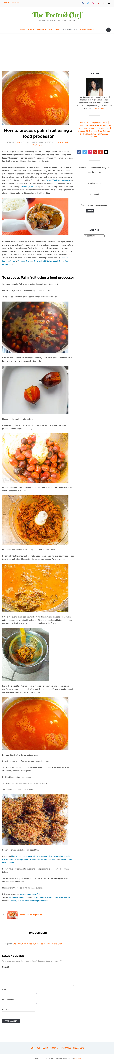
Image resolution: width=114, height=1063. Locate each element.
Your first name (94, 172)
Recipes (40, 29)
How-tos (59, 142)
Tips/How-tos (69, 29)
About (6, 3)
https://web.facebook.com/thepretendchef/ (52, 897)
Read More (99, 108)
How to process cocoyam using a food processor (36, 859)
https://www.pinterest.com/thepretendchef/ (29, 900)
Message (5, 967)
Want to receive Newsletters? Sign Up (94, 167)
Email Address (8, 1000)
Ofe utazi (21, 261)
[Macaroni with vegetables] (12, 914)
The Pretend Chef (57, 14)
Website (5, 1009)
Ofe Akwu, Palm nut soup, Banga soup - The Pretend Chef (37, 944)
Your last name (94, 183)
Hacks (66, 142)
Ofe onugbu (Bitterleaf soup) (46, 261)
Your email (94, 194)
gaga (18, 142)
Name (4, 990)
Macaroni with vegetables (31, 915)
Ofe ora (29, 261)
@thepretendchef (16, 897)
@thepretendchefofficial (30, 894)
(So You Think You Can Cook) (58, 180)
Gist (30, 29)
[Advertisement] (57, 54)
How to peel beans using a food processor (29, 856)
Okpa (61, 261)
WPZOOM (77, 1058)
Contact (15, 3)
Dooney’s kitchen (29, 186)
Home (22, 29)
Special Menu (86, 29)
